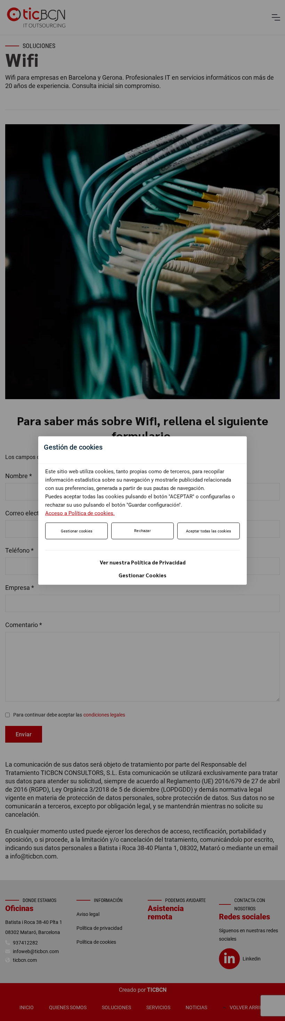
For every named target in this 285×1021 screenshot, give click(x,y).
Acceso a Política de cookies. (80, 513)
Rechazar (142, 530)
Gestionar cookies (76, 531)
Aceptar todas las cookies (208, 531)
